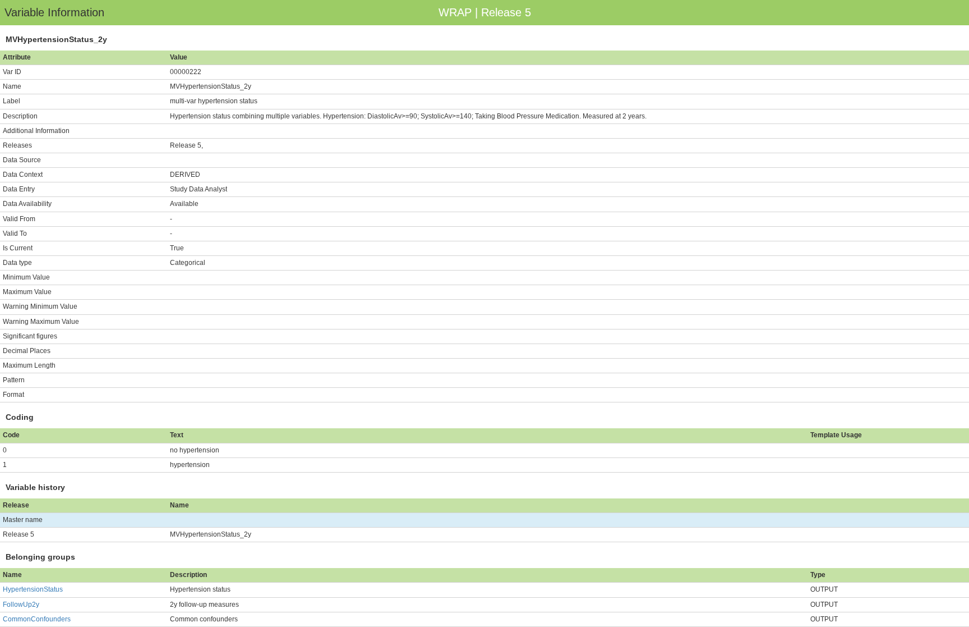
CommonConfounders (37, 619)
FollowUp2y (21, 604)
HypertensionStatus (33, 589)
